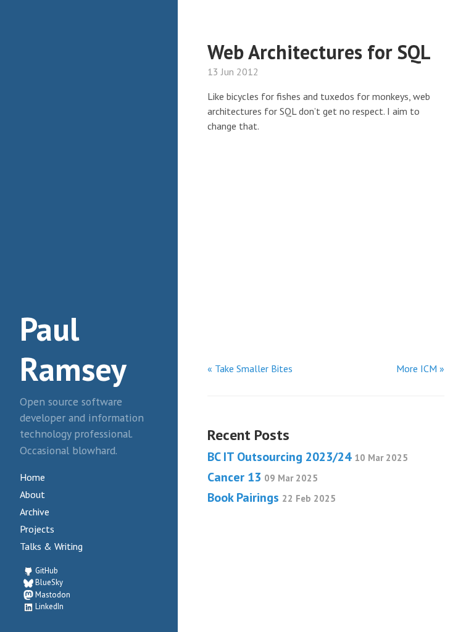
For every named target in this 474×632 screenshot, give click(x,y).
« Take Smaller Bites (250, 368)
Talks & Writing (51, 546)
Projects (37, 529)
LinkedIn (49, 606)
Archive (34, 511)
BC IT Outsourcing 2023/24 (307, 457)
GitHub (46, 570)
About (32, 494)
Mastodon (52, 594)
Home (32, 477)
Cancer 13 (262, 477)
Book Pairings (271, 497)
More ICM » (420, 368)
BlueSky (49, 582)
